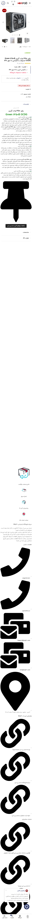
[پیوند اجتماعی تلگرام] (13, 4)
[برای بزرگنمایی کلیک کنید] (27, 33)
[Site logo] (22, 3)
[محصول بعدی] (2, 47)
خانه (30, 46)
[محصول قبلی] (7, 47)
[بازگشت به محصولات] (4, 47)
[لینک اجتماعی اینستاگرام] (14, 1)
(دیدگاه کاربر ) (20, 63)
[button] (29, 22)
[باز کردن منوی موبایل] (30, 3)
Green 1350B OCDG (16, 114)
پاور (20, 46)
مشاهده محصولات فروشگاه (18, 73)
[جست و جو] (8, 3)
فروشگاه (25, 46)
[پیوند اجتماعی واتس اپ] (12, 1)
